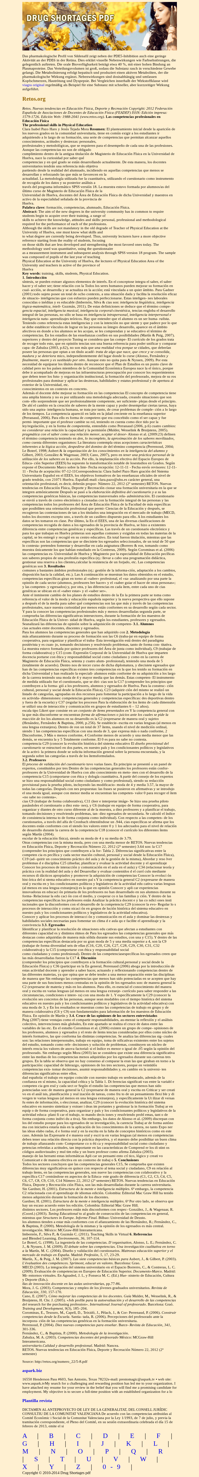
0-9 (114, 1466)
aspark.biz (32, 1370)
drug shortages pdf (99, 13)
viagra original (33, 85)
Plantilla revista (37, 1400)
